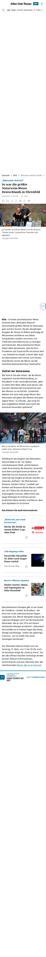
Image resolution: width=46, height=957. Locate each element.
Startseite (6, 175)
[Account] (41, 3)
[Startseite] (21, 4)
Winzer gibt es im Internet (29, 665)
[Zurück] (3, 10)
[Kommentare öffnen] (44, 306)
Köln (15, 175)
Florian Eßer (14, 566)
